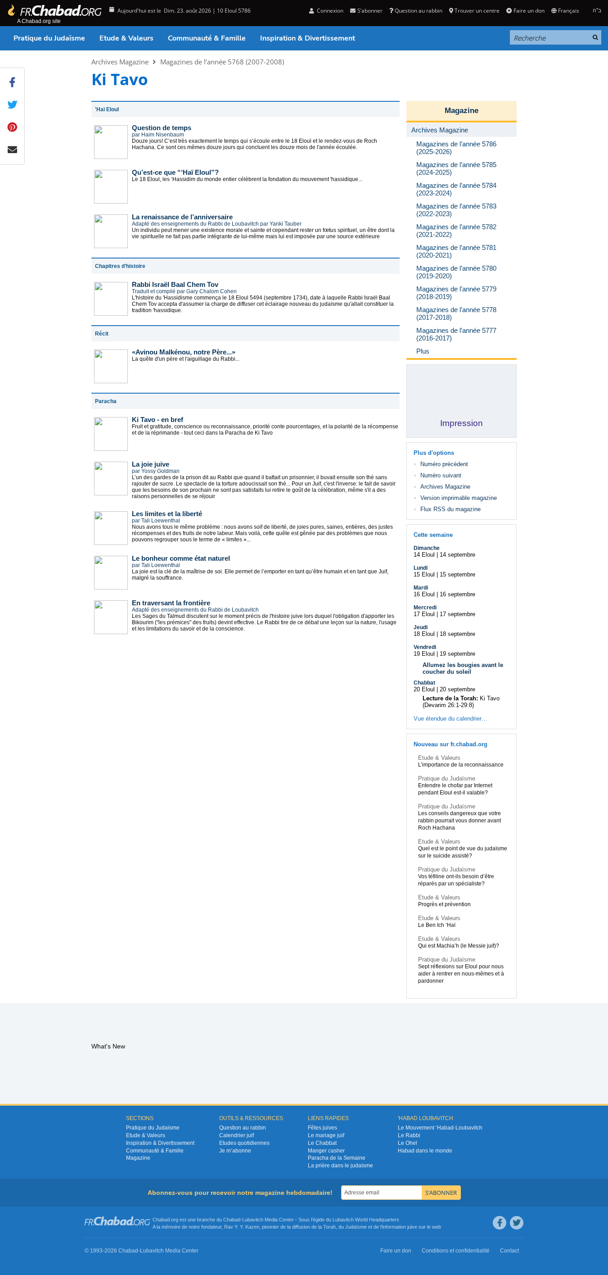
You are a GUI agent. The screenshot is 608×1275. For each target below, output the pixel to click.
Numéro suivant (440, 475)
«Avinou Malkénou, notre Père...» (183, 352)
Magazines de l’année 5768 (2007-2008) (222, 61)
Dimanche (427, 548)
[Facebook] (499, 1223)
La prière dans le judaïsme (340, 1165)
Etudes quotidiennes (244, 1143)
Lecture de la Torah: (450, 698)
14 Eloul (424, 554)
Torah (329, 1227)
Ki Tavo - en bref (157, 419)
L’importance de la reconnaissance (461, 765)
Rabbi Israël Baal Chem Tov (175, 284)
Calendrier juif (236, 1135)
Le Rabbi (409, 1135)
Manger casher (326, 1151)
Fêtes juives (322, 1128)
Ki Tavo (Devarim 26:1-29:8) (461, 701)
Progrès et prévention (444, 904)
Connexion (329, 10)
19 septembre (457, 653)
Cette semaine (433, 534)
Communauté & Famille (207, 38)
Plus (422, 351)
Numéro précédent (444, 464)
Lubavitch (252, 1219)
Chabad (231, 1219)
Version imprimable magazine (458, 498)
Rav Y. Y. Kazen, (242, 1227)
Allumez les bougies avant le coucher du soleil (463, 668)
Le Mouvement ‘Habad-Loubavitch (440, 1128)
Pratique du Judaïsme (49, 38)
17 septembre (457, 614)
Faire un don (528, 10)
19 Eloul (424, 653)
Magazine (461, 110)
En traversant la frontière (171, 603)
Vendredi (425, 647)
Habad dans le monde (425, 1151)
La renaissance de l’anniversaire (182, 217)
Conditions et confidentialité (456, 1251)
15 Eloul (424, 574)
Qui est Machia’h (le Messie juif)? (458, 946)
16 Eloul (424, 594)
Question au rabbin (418, 10)
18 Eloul (424, 634)
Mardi (421, 588)
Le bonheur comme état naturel (181, 558)
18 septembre (457, 634)
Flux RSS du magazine (450, 509)
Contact (509, 1251)
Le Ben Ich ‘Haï (436, 925)
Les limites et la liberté (167, 513)
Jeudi (421, 627)
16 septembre (457, 594)
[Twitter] (516, 1223)
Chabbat (424, 683)
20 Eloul (424, 689)
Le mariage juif (326, 1135)
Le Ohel (407, 1143)
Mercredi (425, 607)
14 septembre (457, 554)
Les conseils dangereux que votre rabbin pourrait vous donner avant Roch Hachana (459, 820)
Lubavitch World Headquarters (366, 1219)
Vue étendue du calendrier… (450, 718)
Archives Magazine (120, 61)
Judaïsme (356, 1227)
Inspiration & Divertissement (307, 38)
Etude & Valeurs (126, 38)
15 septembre (457, 574)
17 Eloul (424, 614)
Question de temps (161, 128)
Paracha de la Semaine (336, 1158)
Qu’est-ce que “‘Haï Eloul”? (175, 172)
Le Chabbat (322, 1143)
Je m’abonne (235, 1151)
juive (412, 1227)
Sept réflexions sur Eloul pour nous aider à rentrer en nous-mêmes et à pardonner (461, 973)
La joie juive (150, 464)
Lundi (421, 568)
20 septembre (457, 689)
